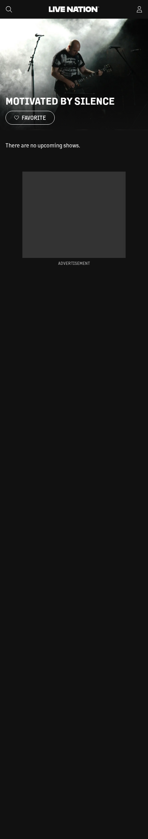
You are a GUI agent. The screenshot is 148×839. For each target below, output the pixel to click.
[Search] (9, 9)
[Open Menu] (139, 9)
